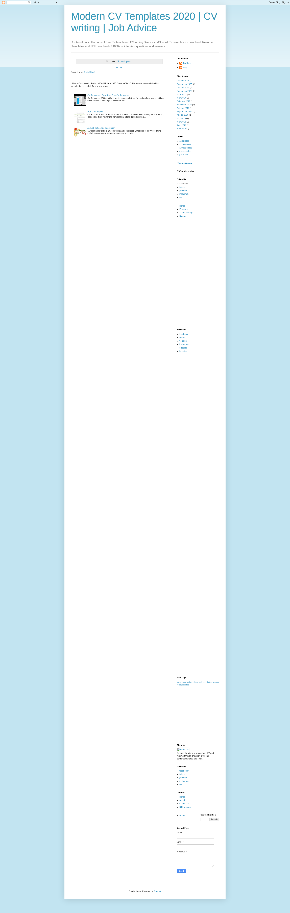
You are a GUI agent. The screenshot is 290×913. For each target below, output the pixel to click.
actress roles (185, 151)
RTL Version (185, 807)
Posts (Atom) (89, 72)
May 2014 (181, 129)
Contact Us (184, 803)
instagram (183, 194)
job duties (183, 155)
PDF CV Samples (95, 112)
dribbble (183, 348)
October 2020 (183, 87)
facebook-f (184, 334)
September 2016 (184, 111)
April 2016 (181, 125)
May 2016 (181, 122)
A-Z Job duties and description (101, 128)
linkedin (183, 351)
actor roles (184, 141)
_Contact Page (186, 212)
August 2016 (182, 115)
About (182, 800)
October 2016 (183, 108)
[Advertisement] (198, 273)
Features (183, 209)
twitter (182, 187)
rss (180, 197)
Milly (185, 67)
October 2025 (183, 81)
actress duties (185, 148)
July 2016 (181, 118)
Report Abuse (184, 163)
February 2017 (183, 101)
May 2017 (181, 98)
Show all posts (124, 61)
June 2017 (182, 94)
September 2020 (184, 91)
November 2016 (184, 105)
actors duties (185, 144)
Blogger (183, 216)
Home (119, 67)
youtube (183, 190)
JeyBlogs (187, 63)
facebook (183, 184)
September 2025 (184, 84)
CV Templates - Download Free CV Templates (108, 95)
